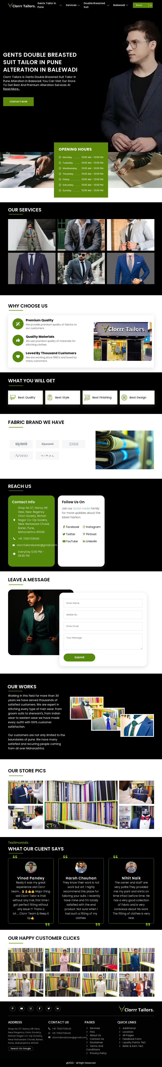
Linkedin (91, 541)
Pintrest (91, 534)
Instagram (93, 527)
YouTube (72, 541)
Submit (79, 657)
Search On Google (21, 1048)
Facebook (72, 527)
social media (81, 508)
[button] (18, 101)
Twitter (70, 534)
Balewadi (119, 5)
